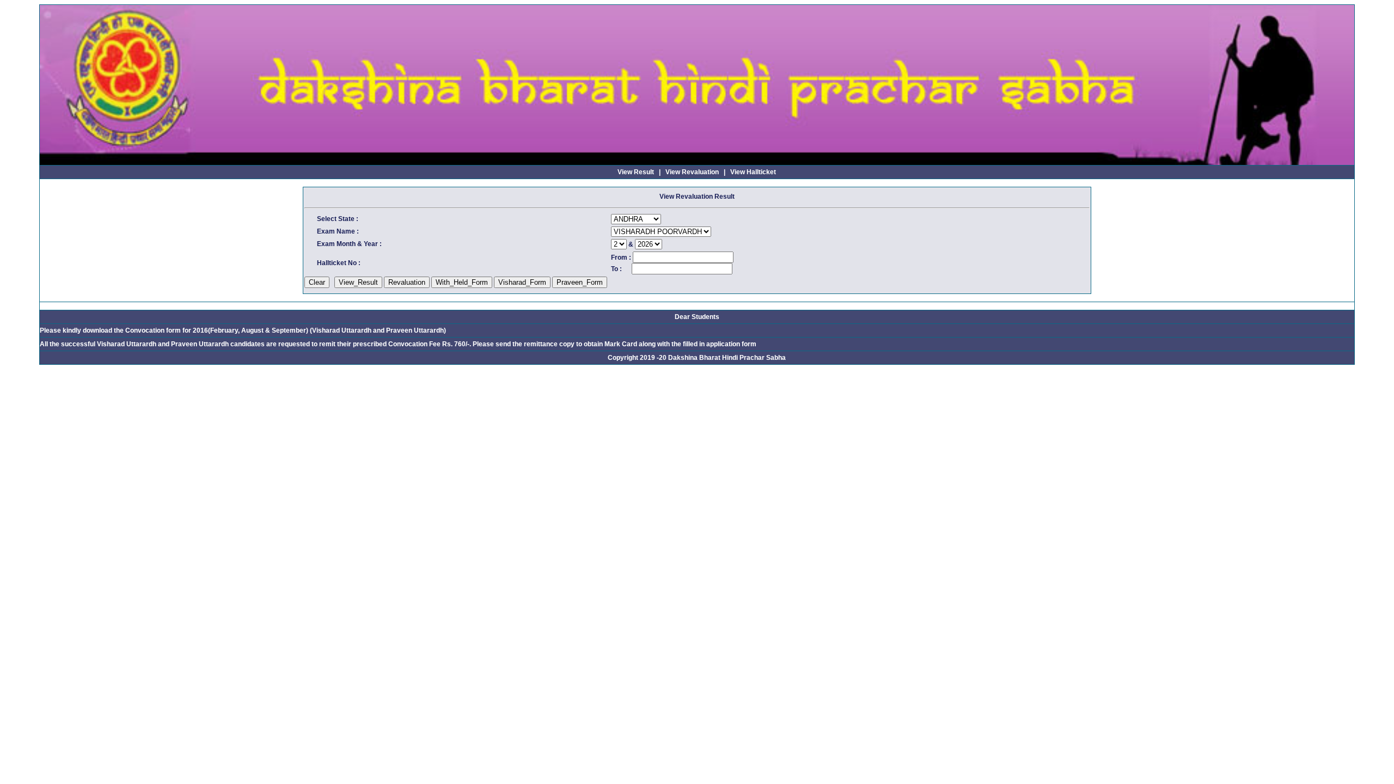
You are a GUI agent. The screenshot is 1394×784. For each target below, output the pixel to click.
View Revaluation (692, 172)
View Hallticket (753, 172)
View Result (635, 172)
